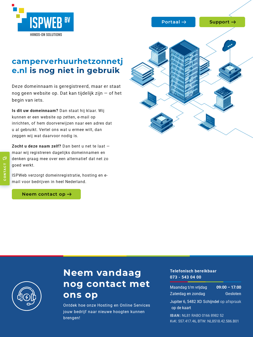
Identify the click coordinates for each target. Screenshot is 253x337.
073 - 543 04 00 (185, 277)
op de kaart (181, 307)
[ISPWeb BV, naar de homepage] (43, 19)
